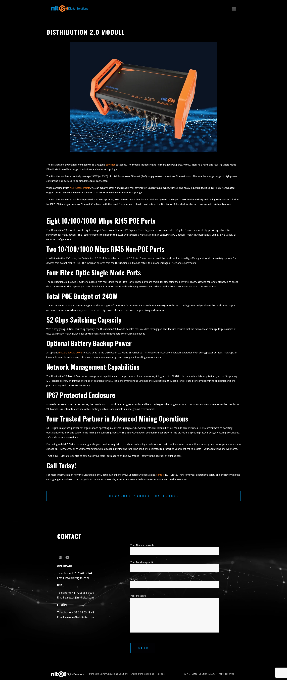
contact (160, 474)
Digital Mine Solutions (142, 673)
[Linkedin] (60, 557)
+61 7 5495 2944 (82, 573)
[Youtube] (67, 557)
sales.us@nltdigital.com (79, 597)
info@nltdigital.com (77, 578)
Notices (160, 673)
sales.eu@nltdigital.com (79, 617)
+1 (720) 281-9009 (83, 593)
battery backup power (71, 352)
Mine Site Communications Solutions (109, 673)
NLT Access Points (80, 187)
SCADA (99, 199)
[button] (234, 9)
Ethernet (110, 164)
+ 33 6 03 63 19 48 (83, 612)
